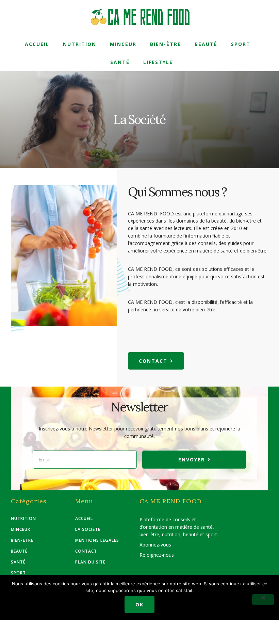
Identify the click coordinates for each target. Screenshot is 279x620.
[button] (156, 361)
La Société (87, 529)
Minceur (123, 44)
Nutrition (79, 44)
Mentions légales (97, 540)
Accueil (37, 44)
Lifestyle (158, 62)
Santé (120, 62)
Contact (86, 551)
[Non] (263, 599)
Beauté (206, 44)
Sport (240, 44)
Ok (139, 604)
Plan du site (90, 562)
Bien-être (165, 44)
